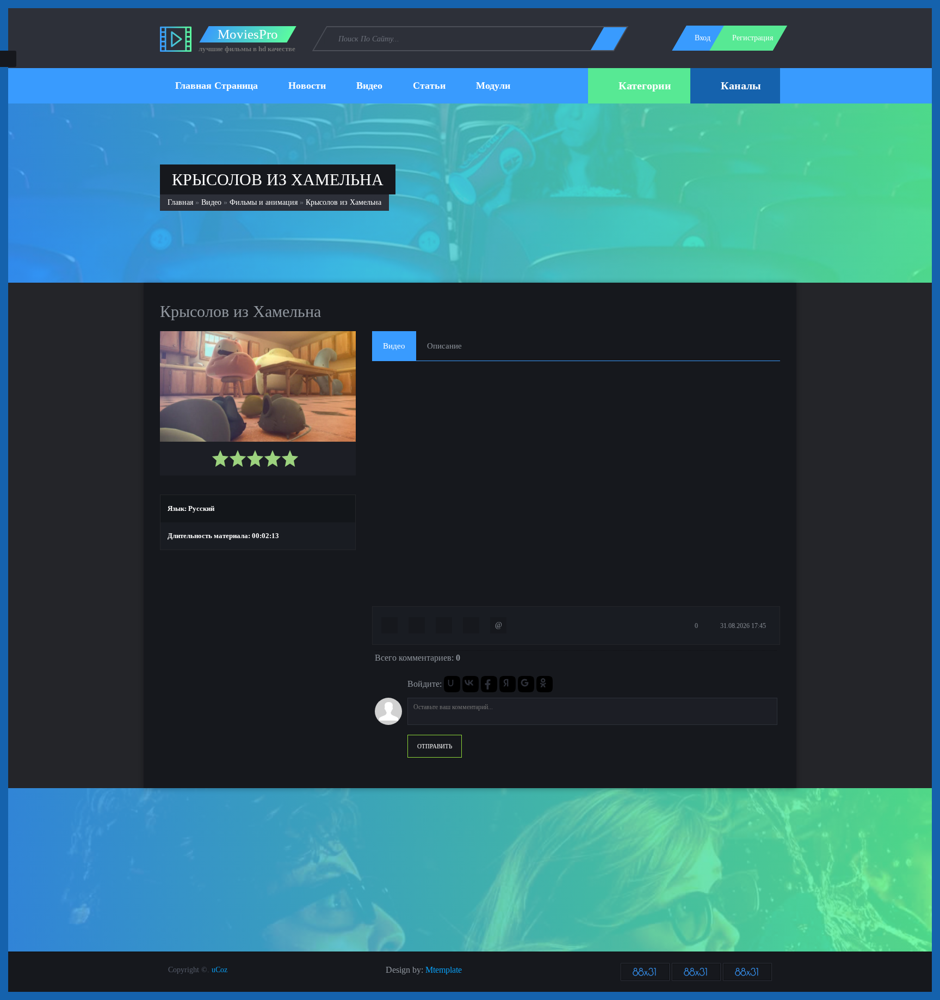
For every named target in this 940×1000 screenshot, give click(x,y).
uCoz (219, 970)
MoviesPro (248, 34)
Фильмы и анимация (264, 202)
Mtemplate (443, 969)
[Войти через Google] (526, 684)
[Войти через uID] (452, 684)
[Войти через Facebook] (489, 684)
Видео (211, 202)
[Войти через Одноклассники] (544, 684)
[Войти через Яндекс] (507, 684)
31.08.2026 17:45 (742, 626)
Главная (180, 202)
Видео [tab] (394, 346)
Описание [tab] (444, 346)
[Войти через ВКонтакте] (470, 684)
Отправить (434, 746)
